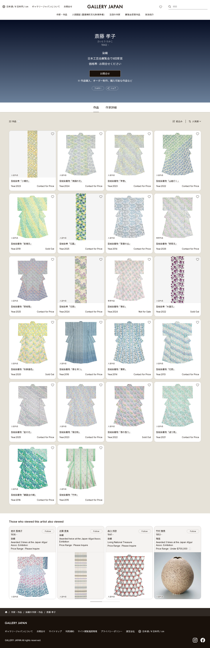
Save (52, 134)
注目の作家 (114, 14)
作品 (96, 107)
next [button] (201, 562)
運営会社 (130, 631)
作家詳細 (111, 107)
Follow (48, 531)
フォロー (98, 88)
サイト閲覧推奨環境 (87, 631)
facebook (202, 640)
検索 (175, 6)
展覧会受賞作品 (132, 14)
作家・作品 (61, 14)
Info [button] (19, 121)
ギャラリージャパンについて (46, 6)
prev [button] (9, 562)
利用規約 (69, 631)
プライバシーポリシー (111, 631)
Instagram (195, 640)
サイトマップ (55, 631)
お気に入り (161, 7)
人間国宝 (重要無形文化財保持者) (88, 14)
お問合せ (68, 6)
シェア (113, 88)
